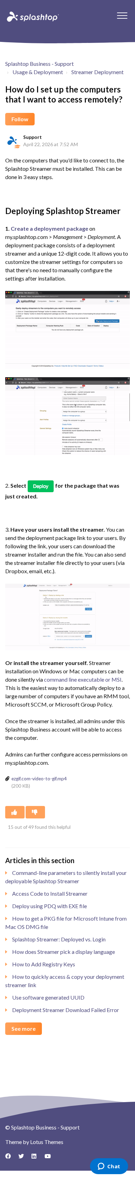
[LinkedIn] (37, 1158)
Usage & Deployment (37, 72)
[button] (122, 15)
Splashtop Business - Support (39, 63)
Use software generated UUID (48, 997)
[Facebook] (10, 1158)
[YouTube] (50, 1158)
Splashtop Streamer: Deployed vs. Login (59, 939)
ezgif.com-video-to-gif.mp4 (39, 778)
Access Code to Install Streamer (50, 893)
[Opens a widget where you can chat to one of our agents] (109, 1167)
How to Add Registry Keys (43, 964)
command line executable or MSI (83, 679)
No (35, 812)
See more (23, 1028)
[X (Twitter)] (23, 1158)
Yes (15, 812)
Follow (19, 119)
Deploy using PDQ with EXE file (49, 906)
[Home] (32, 16)
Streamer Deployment (97, 72)
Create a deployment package (50, 228)
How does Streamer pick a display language (63, 951)
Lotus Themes (46, 1141)
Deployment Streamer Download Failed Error (65, 1010)
